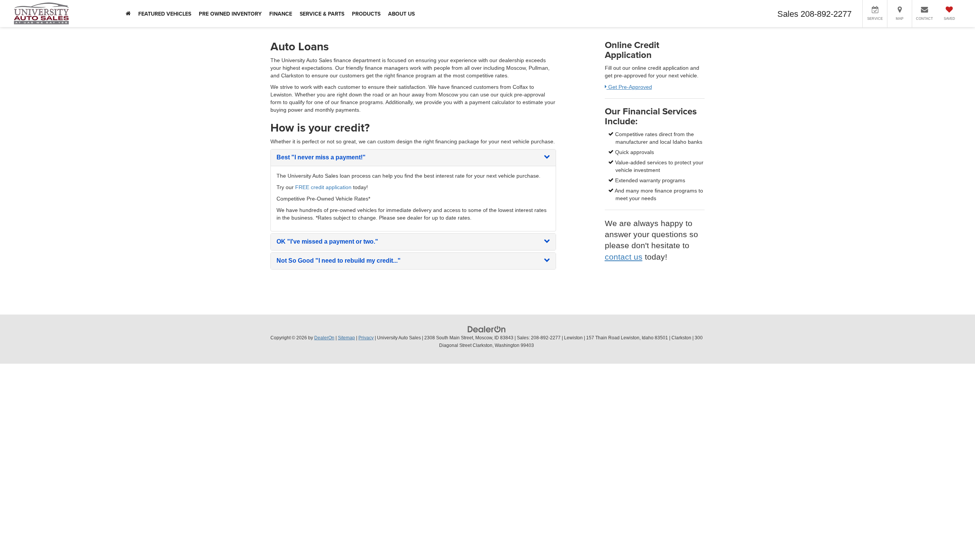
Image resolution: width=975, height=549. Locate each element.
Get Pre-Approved (629, 87)
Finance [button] (280, 14)
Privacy (366, 337)
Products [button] (366, 14)
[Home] (128, 13)
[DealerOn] (486, 329)
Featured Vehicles (164, 14)
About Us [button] (401, 14)
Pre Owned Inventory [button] (230, 14)
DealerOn (324, 337)
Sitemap (346, 337)
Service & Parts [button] (322, 14)
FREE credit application (323, 187)
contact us (624, 256)
